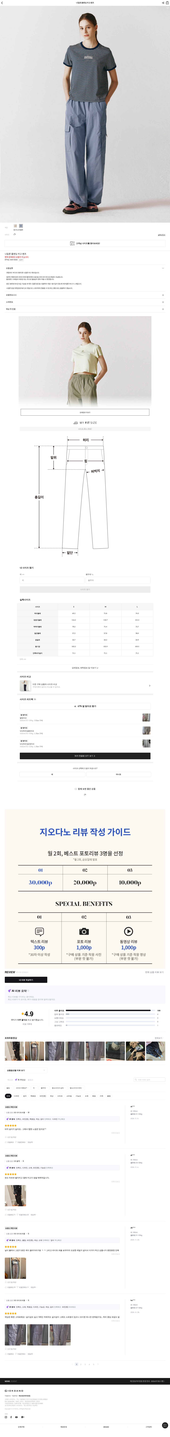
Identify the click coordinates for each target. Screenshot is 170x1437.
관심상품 (167, 8)
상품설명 (9, 268)
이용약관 (15, 1396)
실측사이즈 (161, 235)
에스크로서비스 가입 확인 (30, 1405)
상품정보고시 (11, 295)
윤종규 (38, 1401)
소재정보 (9, 302)
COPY (21, 260)
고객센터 (149, 1427)
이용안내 (8, 1396)
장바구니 (167, 2)
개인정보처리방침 (24, 1396)
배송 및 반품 (11, 309)
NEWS (7, 1381)
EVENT (14, 1381)
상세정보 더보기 (85, 412)
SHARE (163, 3)
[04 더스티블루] (21, 226)
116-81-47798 (17, 1403)
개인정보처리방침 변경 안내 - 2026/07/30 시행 (146, 1381)
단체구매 (21, 1427)
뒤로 (3, 3)
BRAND (106, 1427)
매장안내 (64, 1427)
